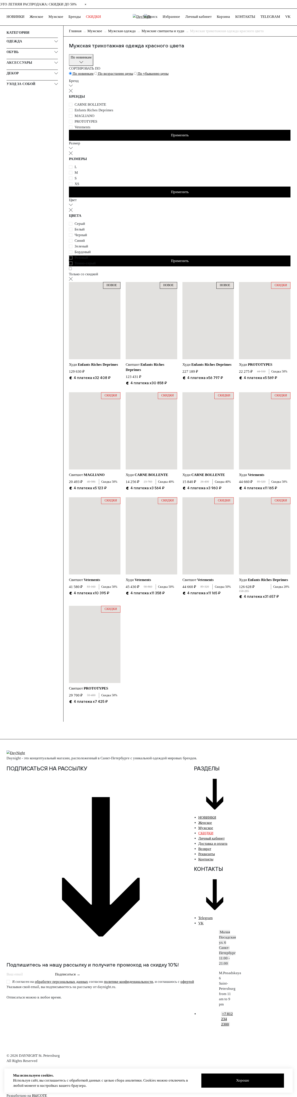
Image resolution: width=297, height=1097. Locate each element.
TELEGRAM (270, 17)
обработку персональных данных (61, 982)
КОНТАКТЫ (245, 17)
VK (287, 17)
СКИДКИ (93, 17)
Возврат (204, 849)
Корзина (223, 17)
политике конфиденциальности (128, 982)
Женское (36, 17)
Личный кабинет (198, 17)
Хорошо (242, 1080)
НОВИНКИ (15, 17)
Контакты (205, 859)
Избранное (171, 17)
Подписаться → (67, 974)
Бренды (74, 17)
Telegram (205, 918)
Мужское (55, 17)
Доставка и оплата (212, 844)
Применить (180, 135)
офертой (187, 982)
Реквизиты (206, 854)
